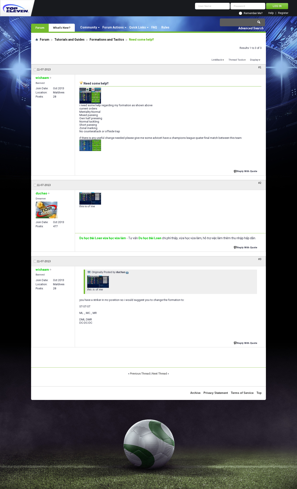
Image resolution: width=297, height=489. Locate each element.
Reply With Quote (247, 171)
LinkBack (217, 59)
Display (254, 59)
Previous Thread (140, 373)
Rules (165, 27)
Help (271, 13)
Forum (39, 27)
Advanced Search (251, 28)
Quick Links (137, 27)
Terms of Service (242, 393)
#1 (259, 67)
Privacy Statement (216, 393)
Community (88, 27)
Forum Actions (113, 27)
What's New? (61, 27)
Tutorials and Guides (69, 39)
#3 (259, 259)
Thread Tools (236, 59)
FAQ (154, 27)
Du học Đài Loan (149, 238)
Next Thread (159, 373)
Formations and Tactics (107, 39)
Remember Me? (253, 13)
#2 (259, 182)
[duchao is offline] (46, 210)
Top (259, 393)
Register (283, 13)
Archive (195, 393)
